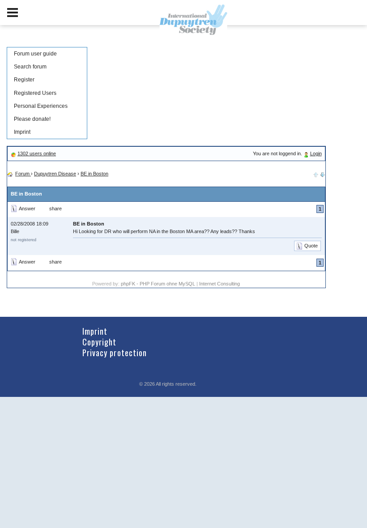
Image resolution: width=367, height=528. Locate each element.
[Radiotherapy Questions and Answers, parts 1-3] (322, 173)
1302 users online (36, 153)
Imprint (22, 132)
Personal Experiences (41, 106)
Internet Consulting (219, 283)
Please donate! (32, 119)
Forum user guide (35, 54)
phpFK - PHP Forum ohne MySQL (158, 283)
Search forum (30, 67)
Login (316, 153)
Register (24, 80)
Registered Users (35, 93)
